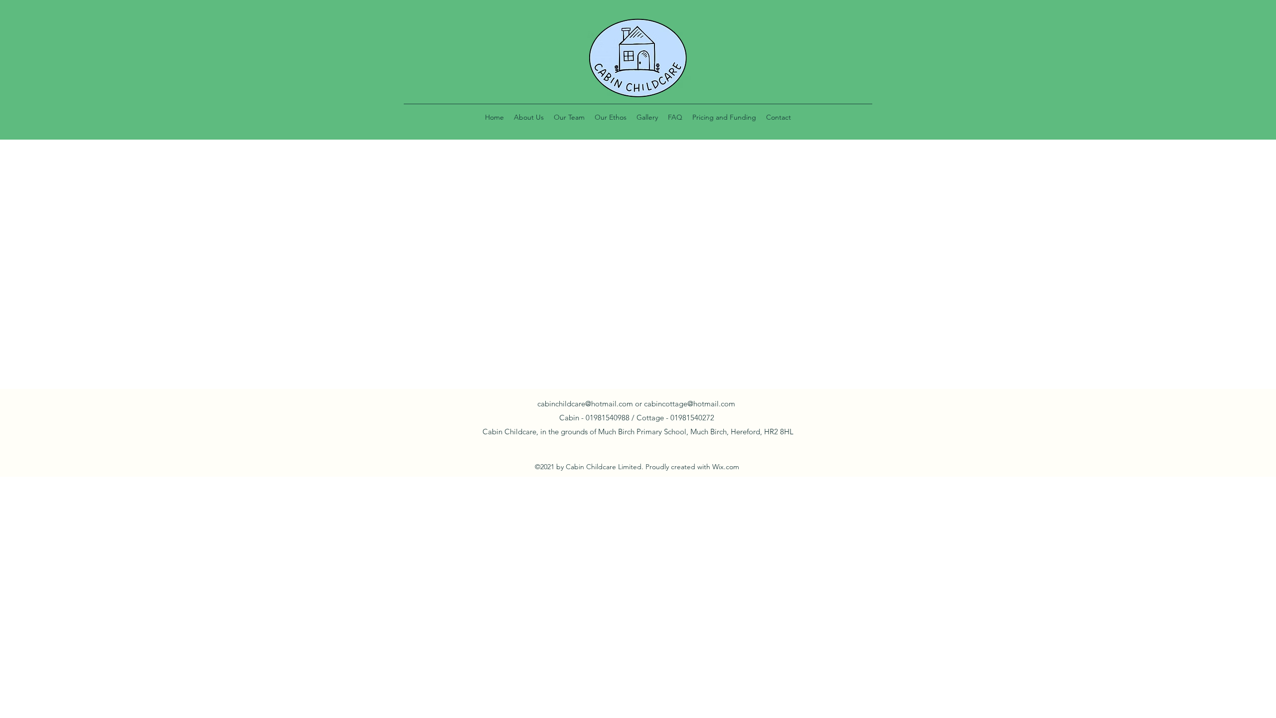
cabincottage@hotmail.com (689, 403)
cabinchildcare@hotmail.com (585, 403)
